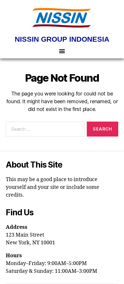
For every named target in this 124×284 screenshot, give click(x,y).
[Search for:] (43, 130)
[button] (62, 50)
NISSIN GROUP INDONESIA (62, 39)
